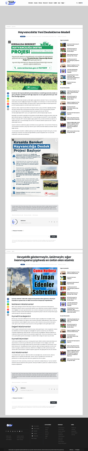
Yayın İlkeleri (8, 437)
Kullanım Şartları (20, 436)
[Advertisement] (44, 15)
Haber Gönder (20, 439)
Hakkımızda (8, 436)
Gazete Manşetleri (62, 443)
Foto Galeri (36, 426)
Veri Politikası (8, 439)
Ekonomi (45, 3)
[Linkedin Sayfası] (15, 431)
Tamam (77, 449)
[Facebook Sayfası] (6, 431)
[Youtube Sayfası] (13, 431)
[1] (22, 334)
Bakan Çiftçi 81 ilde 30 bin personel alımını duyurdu (73, 118)
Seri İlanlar (60, 440)
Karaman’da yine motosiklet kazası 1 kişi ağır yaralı (72, 108)
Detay (71, 449)
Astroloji (73, 434)
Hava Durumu (61, 427)
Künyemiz (35, 436)
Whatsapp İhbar (20, 437)
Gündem (30, 3)
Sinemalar (60, 438)
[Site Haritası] (20, 431)
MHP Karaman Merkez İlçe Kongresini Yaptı (73, 131)
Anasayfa (9, 26)
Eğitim (13, 251)
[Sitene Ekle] (22, 431)
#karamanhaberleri (16, 382)
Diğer (62, 3)
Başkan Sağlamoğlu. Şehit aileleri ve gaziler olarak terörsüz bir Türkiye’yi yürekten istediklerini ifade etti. (73, 125)
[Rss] (18, 431)
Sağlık (55, 3)
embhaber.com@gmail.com (27, 390)
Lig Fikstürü (60, 434)
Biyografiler (74, 431)
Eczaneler (60, 433)
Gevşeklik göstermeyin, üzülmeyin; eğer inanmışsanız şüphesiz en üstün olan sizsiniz (73, 77)
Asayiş (35, 3)
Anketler (73, 429)
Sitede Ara (74, 427)
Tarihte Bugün (61, 436)
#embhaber (35, 215)
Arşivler (35, 433)
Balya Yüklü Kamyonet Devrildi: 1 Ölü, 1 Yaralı (72, 55)
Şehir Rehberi (61, 441)
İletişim (35, 438)
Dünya (40, 3)
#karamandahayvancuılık (17, 215)
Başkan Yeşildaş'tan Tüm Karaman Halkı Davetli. (73, 65)
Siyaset (51, 3)
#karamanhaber (28, 215)
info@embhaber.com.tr (26, 223)
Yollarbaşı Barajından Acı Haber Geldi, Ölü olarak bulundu (73, 92)
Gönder (53, 236)
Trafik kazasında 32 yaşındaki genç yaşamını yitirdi (73, 60)
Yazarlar (35, 431)
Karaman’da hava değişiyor (71, 83)
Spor (59, 3)
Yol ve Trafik (61, 429)
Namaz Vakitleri (61, 431)
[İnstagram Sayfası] (11, 431)
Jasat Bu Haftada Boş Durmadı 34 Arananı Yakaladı (72, 71)
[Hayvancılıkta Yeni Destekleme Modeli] (32, 64)
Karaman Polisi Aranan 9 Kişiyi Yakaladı (73, 44)
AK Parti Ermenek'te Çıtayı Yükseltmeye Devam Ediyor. (72, 50)
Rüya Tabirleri (74, 433)
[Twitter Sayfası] (9, 431)
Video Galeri (36, 428)
